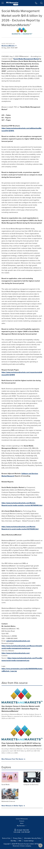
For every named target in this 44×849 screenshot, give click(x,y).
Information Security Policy (32, 838)
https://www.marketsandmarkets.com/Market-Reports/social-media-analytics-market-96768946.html (22, 504)
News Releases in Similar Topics (12, 806)
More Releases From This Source (12, 759)
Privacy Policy (17, 838)
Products (21, 821)
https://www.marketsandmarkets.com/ (16, 653)
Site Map (13, 841)
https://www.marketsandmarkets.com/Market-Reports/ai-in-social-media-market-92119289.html (20, 527)
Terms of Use (6, 838)
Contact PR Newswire (22, 819)
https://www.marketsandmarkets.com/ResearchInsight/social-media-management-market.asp (22, 647)
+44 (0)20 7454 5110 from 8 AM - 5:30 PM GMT (22, 831)
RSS (20, 841)
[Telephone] (36, 3)
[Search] (41, 3)
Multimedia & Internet (8, 801)
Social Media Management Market (26, 59)
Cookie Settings (29, 841)
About (21, 823)
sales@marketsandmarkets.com (18, 641)
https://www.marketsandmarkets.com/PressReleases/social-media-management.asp (22, 659)
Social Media (5, 784)
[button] (22, 30)
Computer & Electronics (31, 784)
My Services (21, 826)
